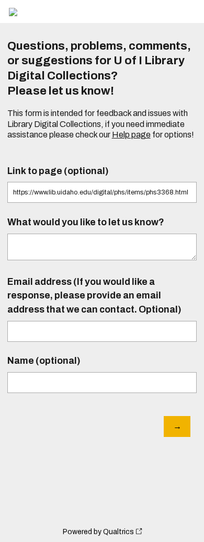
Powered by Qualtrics (98, 532)
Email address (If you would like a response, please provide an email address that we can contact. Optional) (94, 296)
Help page (131, 134)
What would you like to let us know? (85, 222)
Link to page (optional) (58, 171)
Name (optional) (44, 361)
